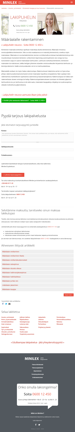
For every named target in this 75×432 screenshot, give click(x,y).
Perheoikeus (42, 324)
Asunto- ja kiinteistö (15, 8)
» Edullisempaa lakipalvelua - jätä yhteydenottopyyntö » (37, 342)
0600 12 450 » (40, 100)
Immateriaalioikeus (7, 322)
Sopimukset (5, 327)
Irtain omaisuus (6, 324)
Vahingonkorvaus (6, 334)
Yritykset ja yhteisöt (44, 327)
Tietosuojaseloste (37, 368)
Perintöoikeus (61, 317)
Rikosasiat (60, 324)
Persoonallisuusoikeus (64, 319)
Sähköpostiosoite (7, 147)
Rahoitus (59, 322)
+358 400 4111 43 (7, 183)
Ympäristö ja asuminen (27, 334)
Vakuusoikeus (24, 327)
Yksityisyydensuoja (37, 374)
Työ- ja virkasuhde (7, 329)
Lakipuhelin (42, 317)
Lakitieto (4, 8)
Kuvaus (3, 131)
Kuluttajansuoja (25, 322)
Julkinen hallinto (25, 317)
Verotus (22, 329)
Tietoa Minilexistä (37, 364)
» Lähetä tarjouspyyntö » (12, 175)
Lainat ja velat (24, 324)
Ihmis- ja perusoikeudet (8, 319)
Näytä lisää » (69, 295)
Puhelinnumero (6, 155)
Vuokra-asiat (24, 332)
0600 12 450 (20, 194)
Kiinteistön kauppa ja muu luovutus (34, 8)
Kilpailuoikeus (24, 319)
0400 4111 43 (52, 227)
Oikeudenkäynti (43, 322)
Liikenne (41, 319)
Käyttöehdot (38, 371)
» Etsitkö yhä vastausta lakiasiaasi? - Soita (18, 100)
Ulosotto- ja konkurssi (8, 332)
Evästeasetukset (37, 377)
